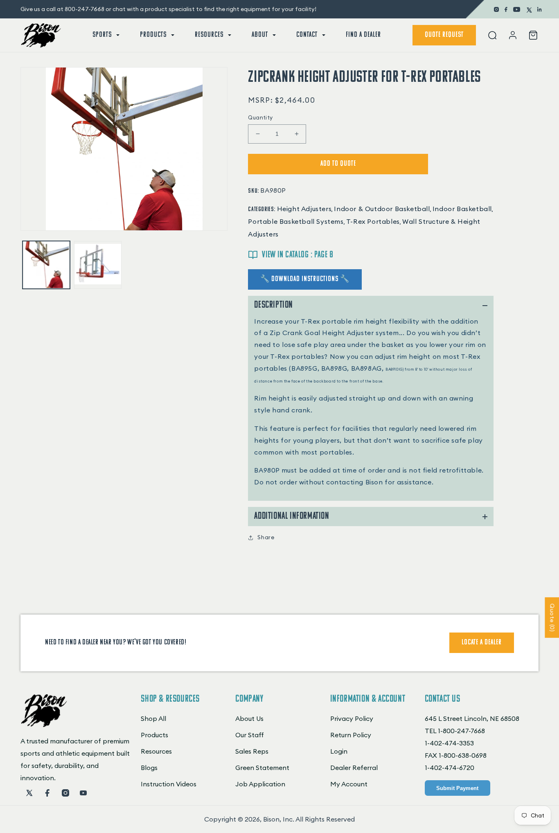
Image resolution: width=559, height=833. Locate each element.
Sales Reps (251, 751)
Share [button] (265, 537)
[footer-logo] (44, 724)
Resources (156, 751)
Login (338, 751)
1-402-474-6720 (449, 767)
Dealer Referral (354, 767)
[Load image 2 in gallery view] (98, 264)
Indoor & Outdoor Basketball (382, 209)
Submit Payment (457, 788)
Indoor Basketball (462, 209)
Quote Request (444, 35)
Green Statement (262, 767)
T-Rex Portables (373, 221)
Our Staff (249, 735)
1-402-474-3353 (449, 743)
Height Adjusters (304, 209)
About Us (249, 718)
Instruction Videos (168, 784)
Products (154, 735)
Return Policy (350, 735)
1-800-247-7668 (461, 731)
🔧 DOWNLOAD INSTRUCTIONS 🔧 (304, 279)
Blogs (149, 767)
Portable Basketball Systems (295, 221)
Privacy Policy (351, 718)
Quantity (260, 117)
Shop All (153, 718)
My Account (348, 784)
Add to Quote (338, 164)
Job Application (260, 784)
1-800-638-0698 (463, 755)
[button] (105, 35)
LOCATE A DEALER (482, 642)
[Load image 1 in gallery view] (46, 264)
